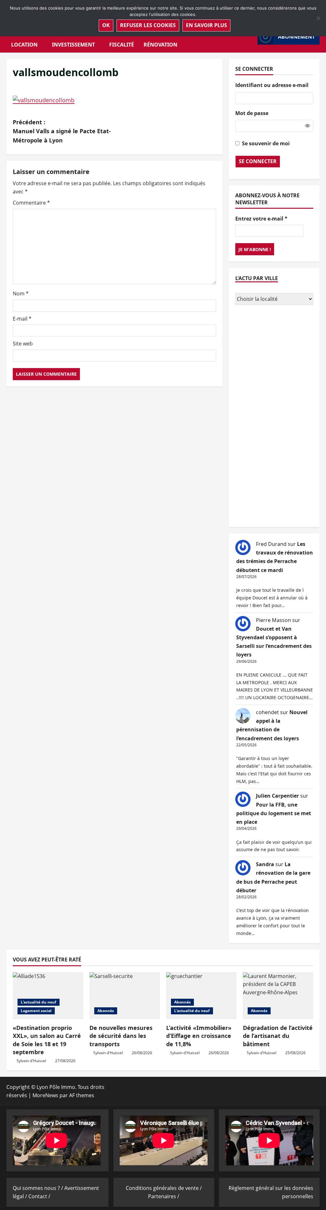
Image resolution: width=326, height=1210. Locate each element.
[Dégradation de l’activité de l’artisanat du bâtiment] (278, 995)
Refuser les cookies (148, 25)
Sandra (265, 864)
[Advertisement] (274, 416)
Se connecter (258, 161)
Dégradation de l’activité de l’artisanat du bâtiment (278, 1035)
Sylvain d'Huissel (31, 1060)
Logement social (36, 1010)
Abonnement (296, 36)
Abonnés (105, 1010)
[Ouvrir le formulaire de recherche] (251, 37)
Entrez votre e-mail (261, 218)
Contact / (39, 1196)
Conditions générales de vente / (164, 1188)
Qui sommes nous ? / (38, 1188)
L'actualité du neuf (38, 1002)
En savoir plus (206, 25)
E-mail (22, 318)
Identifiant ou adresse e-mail (271, 85)
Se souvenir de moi (266, 143)
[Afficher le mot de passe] (307, 126)
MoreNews (45, 1095)
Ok (106, 25)
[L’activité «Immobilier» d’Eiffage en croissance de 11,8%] (201, 995)
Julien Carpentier (277, 795)
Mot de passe (251, 113)
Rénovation (160, 44)
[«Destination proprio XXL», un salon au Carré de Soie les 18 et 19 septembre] (48, 995)
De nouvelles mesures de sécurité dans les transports (120, 1035)
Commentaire (31, 202)
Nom (21, 293)
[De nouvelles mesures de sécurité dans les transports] (124, 995)
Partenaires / (163, 1196)
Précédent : (62, 131)
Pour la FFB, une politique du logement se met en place (273, 813)
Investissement (73, 44)
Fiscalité (121, 44)
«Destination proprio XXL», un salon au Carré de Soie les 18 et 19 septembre (47, 1040)
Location (24, 44)
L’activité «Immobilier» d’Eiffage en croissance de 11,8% (198, 1035)
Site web (23, 343)
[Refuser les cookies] (318, 18)
